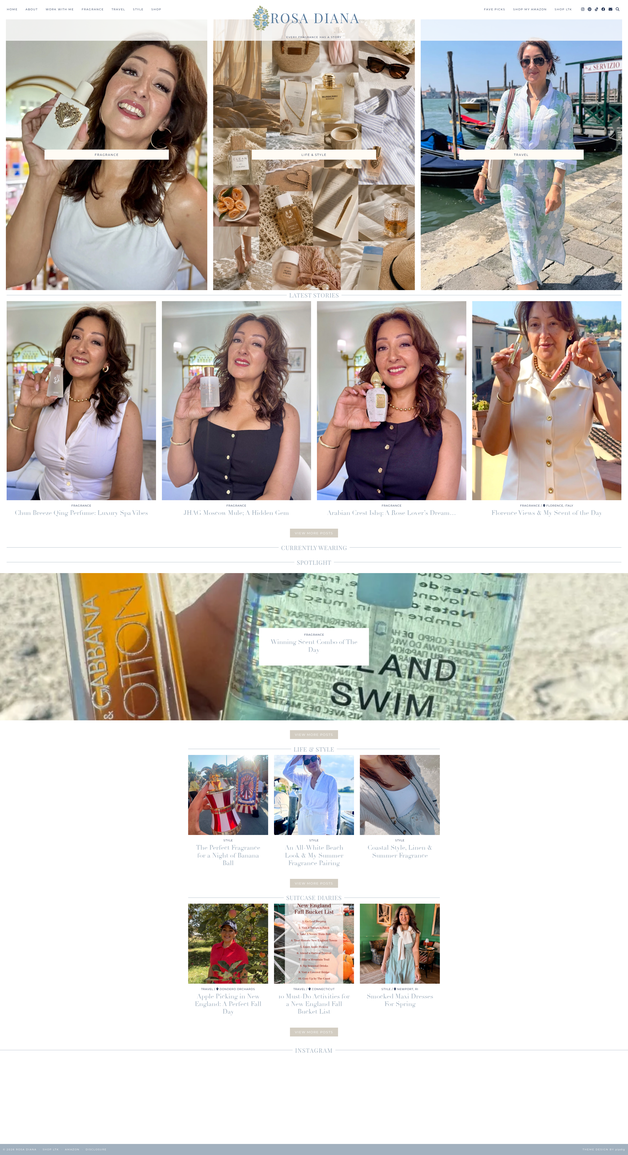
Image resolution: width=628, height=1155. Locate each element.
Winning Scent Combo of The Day (314, 646)
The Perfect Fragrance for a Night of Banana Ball (228, 855)
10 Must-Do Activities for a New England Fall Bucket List (314, 1004)
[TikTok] (597, 9)
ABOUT (32, 9)
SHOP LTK (563, 9)
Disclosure (96, 1149)
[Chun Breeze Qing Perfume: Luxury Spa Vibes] (81, 400)
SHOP (156, 9)
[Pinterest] (590, 9)
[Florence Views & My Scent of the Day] (547, 400)
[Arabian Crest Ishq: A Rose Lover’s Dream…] (391, 400)
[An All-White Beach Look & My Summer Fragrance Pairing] (314, 795)
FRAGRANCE (93, 9)
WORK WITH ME (60, 9)
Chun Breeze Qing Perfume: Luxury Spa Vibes (81, 513)
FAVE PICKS (494, 9)
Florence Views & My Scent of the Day (546, 513)
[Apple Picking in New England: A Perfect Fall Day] (228, 944)
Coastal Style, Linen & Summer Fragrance (399, 851)
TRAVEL (118, 9)
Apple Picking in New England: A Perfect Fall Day (228, 1004)
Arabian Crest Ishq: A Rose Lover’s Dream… (391, 513)
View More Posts (314, 533)
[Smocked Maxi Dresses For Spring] (400, 944)
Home (12, 9)
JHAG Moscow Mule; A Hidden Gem (236, 513)
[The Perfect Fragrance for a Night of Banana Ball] (228, 795)
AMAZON (72, 1149)
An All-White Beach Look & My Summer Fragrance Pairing (314, 855)
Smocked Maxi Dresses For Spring (400, 1000)
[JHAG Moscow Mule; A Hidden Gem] (236, 400)
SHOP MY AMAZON (530, 9)
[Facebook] (604, 9)
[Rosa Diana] (314, 18)
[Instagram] (583, 9)
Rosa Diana (26, 1149)
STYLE (138, 9)
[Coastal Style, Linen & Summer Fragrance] (400, 795)
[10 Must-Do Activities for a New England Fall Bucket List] (314, 944)
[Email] (611, 9)
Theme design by (604, 1149)
